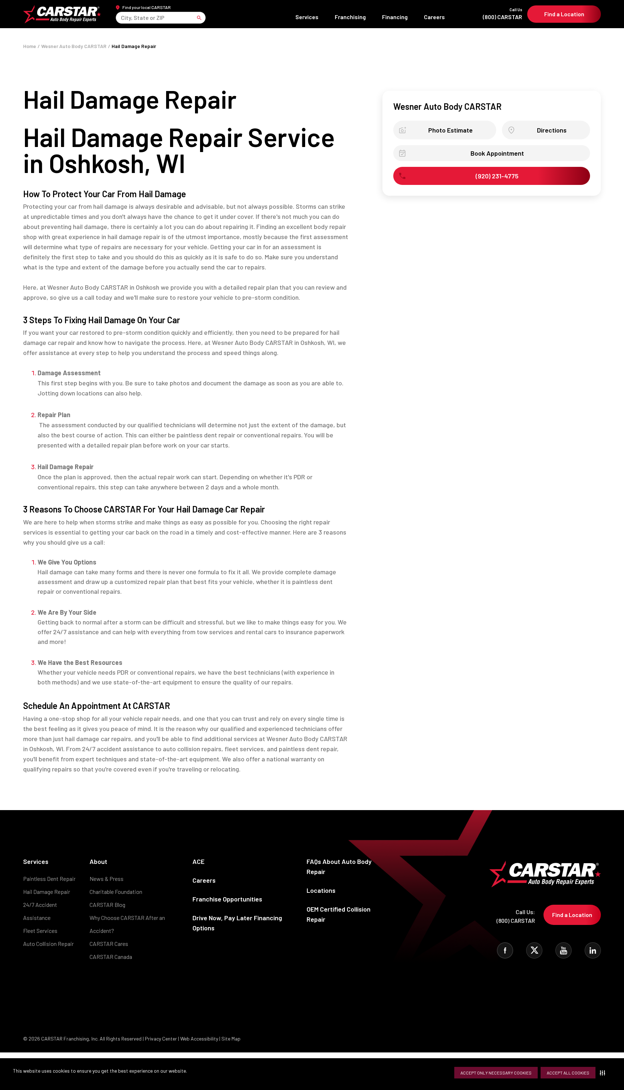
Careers (434, 16)
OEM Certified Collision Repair (338, 914)
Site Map (230, 1038)
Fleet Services (40, 930)
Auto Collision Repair (48, 943)
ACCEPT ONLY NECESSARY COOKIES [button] (496, 1072)
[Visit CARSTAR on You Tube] (563, 950)
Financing (395, 16)
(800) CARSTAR (502, 14)
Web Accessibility (199, 1038)
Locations (321, 890)
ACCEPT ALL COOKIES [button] (568, 1072)
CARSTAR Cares (109, 943)
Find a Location (564, 13)
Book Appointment (497, 153)
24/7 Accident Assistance (40, 911)
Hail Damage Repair (46, 891)
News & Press (107, 878)
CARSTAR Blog (107, 904)
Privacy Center (161, 1038)
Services (306, 16)
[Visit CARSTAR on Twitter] (534, 950)
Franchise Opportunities (227, 899)
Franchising (350, 16)
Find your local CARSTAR (146, 7)
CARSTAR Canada (111, 956)
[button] (604, 1072)
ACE (198, 861)
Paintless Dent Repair (49, 878)
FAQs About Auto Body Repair (339, 866)
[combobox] (121, 17)
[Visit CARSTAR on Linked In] (593, 950)
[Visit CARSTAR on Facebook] (505, 950)
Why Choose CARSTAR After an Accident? (127, 924)
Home (29, 46)
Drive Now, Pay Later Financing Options (237, 923)
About (98, 861)
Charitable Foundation (116, 891)
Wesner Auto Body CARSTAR (74, 46)
